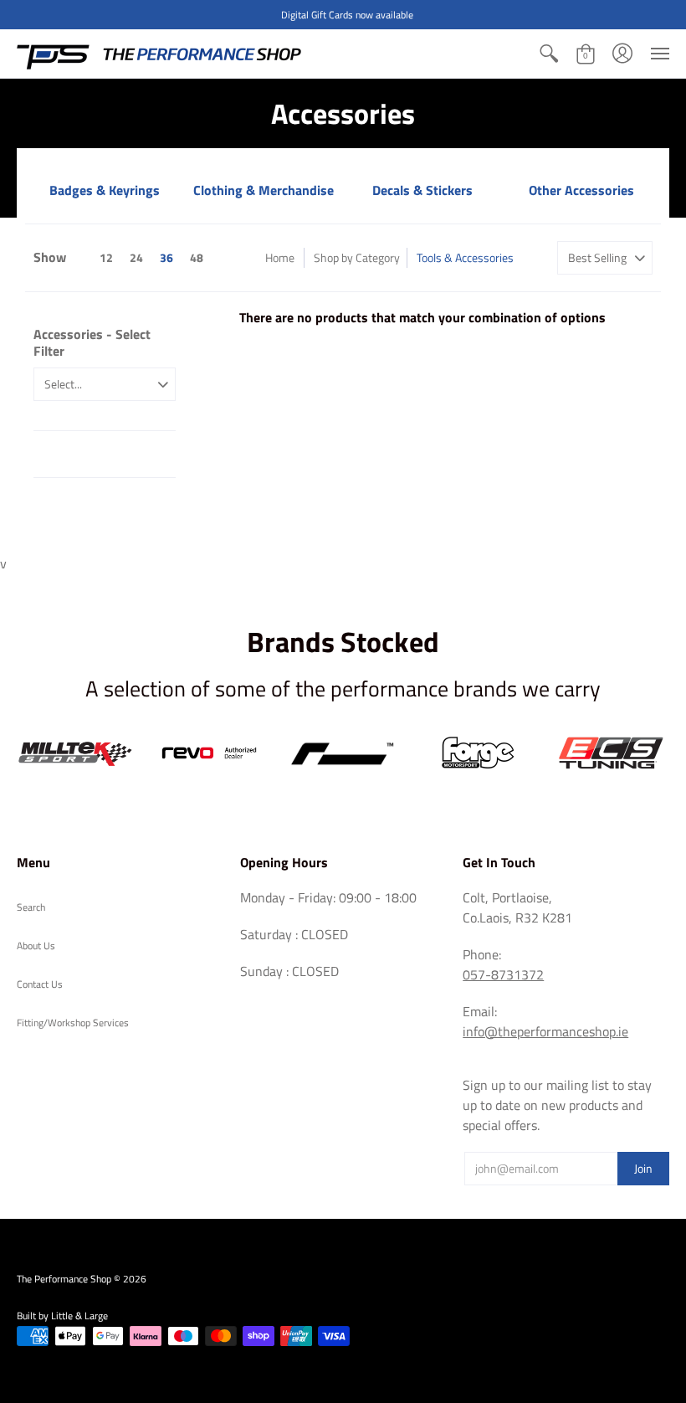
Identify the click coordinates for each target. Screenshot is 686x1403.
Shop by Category (357, 257)
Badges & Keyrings (104, 190)
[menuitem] (548, 53)
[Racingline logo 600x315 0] (343, 753)
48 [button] (196, 257)
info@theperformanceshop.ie (545, 1031)
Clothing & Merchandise (263, 190)
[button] (548, 53)
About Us (36, 945)
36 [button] (166, 257)
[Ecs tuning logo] (610, 753)
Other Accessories (581, 190)
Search (31, 907)
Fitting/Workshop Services (73, 1022)
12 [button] (106, 257)
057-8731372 (503, 974)
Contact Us (40, 984)
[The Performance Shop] (159, 53)
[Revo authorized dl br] (209, 753)
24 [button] (136, 257)
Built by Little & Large (62, 1315)
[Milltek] (75, 753)
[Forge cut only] (476, 753)
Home (279, 257)
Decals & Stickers (422, 190)
